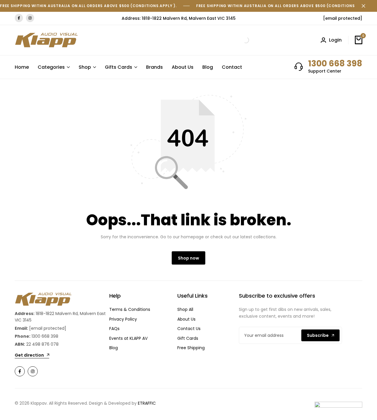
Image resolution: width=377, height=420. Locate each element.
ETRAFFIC (147, 403)
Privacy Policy (123, 319)
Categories (51, 67)
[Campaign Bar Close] (366, 6)
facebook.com (19, 18)
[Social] (20, 371)
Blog (207, 67)
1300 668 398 (335, 63)
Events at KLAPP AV (128, 338)
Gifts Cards (118, 67)
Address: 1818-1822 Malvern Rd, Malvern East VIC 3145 (179, 18)
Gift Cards (187, 338)
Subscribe (318, 335)
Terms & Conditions (129, 309)
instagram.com (30, 18)
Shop (85, 67)
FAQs (114, 329)
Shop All (185, 309)
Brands (154, 67)
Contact (232, 67)
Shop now (188, 258)
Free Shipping (191, 348)
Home (22, 67)
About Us (183, 67)
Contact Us (189, 329)
